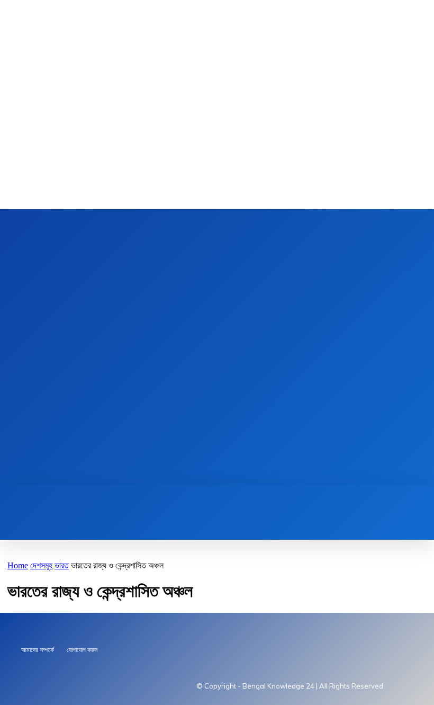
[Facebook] (225, 347)
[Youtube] (208, 347)
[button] (139, 496)
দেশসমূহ (41, 565)
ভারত (62, 565)
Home (17, 565)
